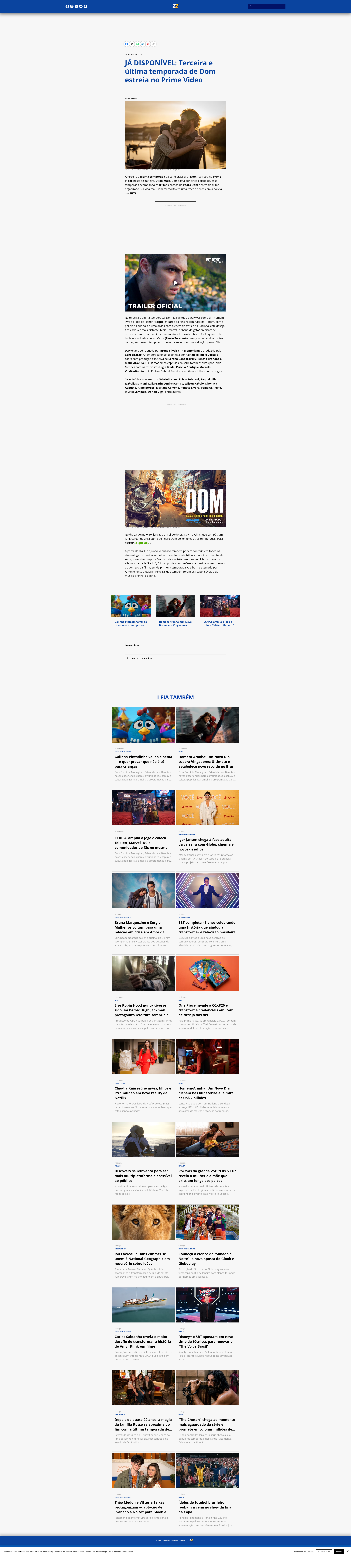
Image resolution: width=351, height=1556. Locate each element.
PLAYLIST (182, 1166)
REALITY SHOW (120, 1083)
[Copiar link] (153, 44)
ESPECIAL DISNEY (120, 1249)
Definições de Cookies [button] (304, 1551)
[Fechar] (347, 1551)
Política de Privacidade (170, 1540)
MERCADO (118, 1166)
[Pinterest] (148, 44)
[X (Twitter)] (132, 44)
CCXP (180, 1000)
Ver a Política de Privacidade (120, 1551)
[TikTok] (85, 6)
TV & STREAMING (184, 917)
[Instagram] (71, 6)
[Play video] (175, 282)
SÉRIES (181, 1414)
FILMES (181, 752)
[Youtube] (81, 6)
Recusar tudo (324, 1551)
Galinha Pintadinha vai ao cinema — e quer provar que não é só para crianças (131, 623)
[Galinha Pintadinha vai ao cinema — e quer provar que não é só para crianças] (131, 606)
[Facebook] (67, 6)
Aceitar (339, 1551)
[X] (76, 6)
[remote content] (175, 226)
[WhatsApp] (137, 44)
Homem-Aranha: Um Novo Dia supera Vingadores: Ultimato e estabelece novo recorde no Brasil (175, 623)
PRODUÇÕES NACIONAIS (123, 752)
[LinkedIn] (142, 44)
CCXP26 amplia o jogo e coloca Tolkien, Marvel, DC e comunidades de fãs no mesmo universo (220, 623)
